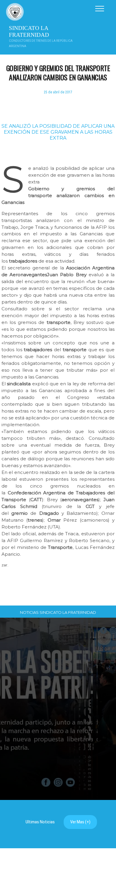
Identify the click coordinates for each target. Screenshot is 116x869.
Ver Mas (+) (80, 822)
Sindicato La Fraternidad (29, 31)
